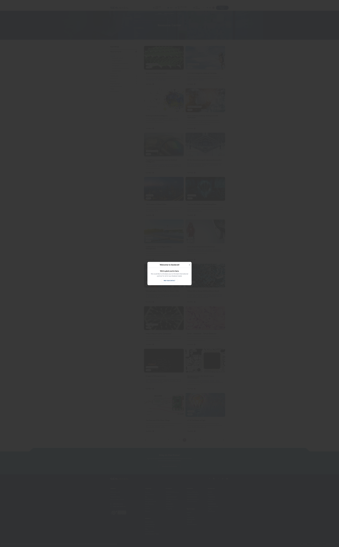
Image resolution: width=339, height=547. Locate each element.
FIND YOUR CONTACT (169, 280)
